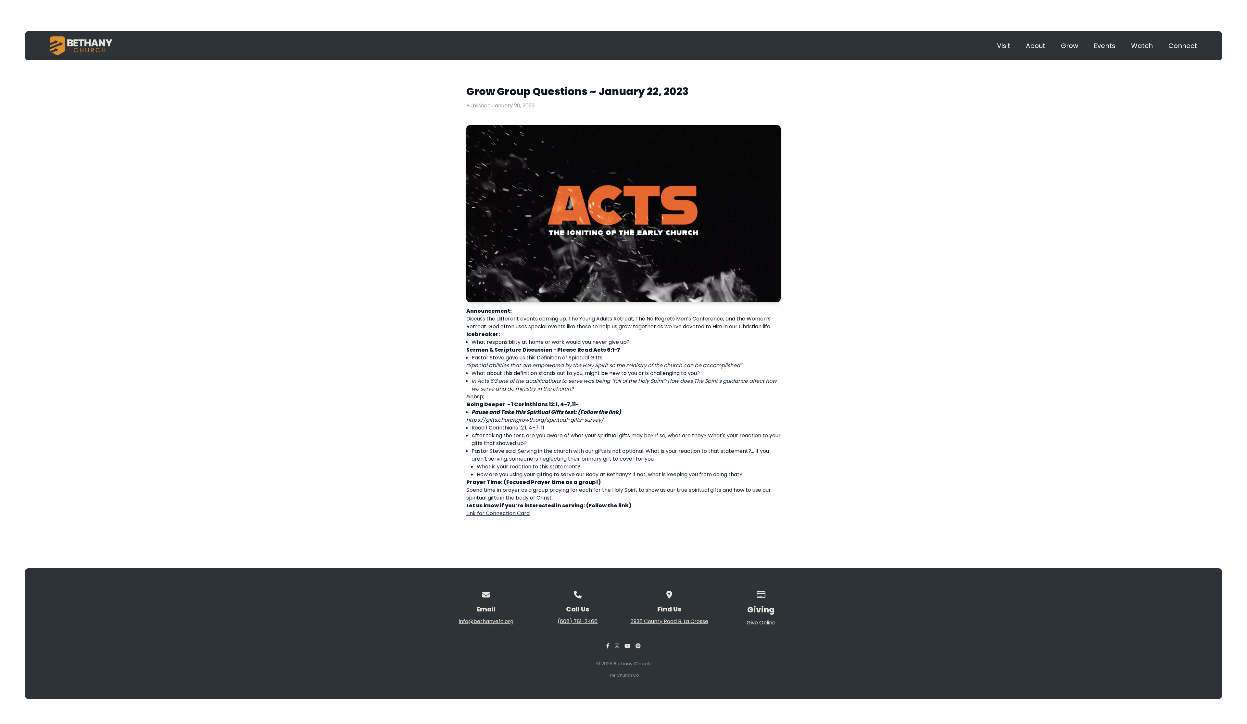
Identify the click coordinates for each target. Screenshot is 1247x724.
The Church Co (623, 675)
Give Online (761, 622)
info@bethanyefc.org (486, 621)
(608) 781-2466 (578, 621)
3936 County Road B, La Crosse (669, 621)
